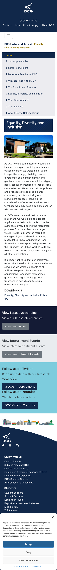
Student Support (13, 492)
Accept (28, 544)
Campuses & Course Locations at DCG (25, 472)
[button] (52, 517)
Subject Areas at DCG (16, 464)
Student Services (13, 496)
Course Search (12, 461)
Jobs (17, 25)
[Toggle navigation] (9, 36)
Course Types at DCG (16, 468)
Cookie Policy (20, 566)
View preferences (28, 560)
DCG (7, 44)
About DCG (48, 25)
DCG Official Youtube (20, 405)
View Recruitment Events (22, 354)
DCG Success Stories (16, 479)
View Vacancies (15, 326)
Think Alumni (11, 510)
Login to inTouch (13, 499)
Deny (28, 552)
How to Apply (31, 25)
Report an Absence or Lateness (21, 503)
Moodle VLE (11, 506)
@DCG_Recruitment (20, 387)
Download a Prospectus (17, 475)
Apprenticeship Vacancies (18, 482)
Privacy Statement (35, 566)
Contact (7, 25)
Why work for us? (22, 44)
